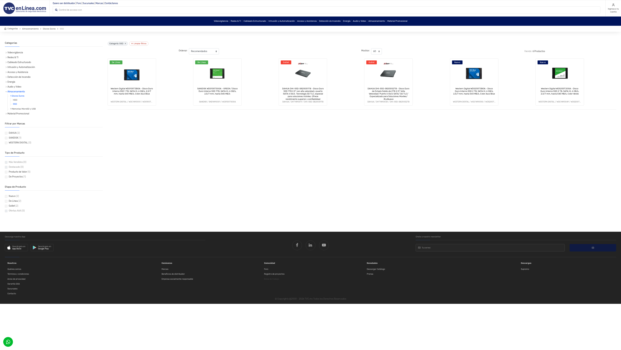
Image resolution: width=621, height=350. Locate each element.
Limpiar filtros (138, 43)
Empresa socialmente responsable (177, 279)
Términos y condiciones (18, 274)
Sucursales (88, 3)
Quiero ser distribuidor (64, 3)
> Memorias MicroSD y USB (23, 109)
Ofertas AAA (17, 210)
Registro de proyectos (274, 274)
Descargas (526, 263)
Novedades (372, 263)
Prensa (370, 274)
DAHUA (14, 133)
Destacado (16, 167)
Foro (78, 3)
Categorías (12, 28)
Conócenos (167, 263)
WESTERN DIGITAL (20, 142)
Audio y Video (359, 21)
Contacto (11, 293)
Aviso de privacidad (16, 279)
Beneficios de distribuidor (173, 274)
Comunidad (269, 263)
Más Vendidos (17, 162)
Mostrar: (365, 50)
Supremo (525, 269)
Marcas (99, 3)
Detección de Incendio (330, 21)
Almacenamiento (376, 21)
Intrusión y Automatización (281, 21)
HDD (15, 100)
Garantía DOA (13, 284)
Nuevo (14, 196)
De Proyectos (17, 176)
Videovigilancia (221, 21)
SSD (15, 104)
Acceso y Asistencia (307, 21)
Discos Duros (49, 29)
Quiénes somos (14, 269)
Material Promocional (397, 21)
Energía (346, 21)
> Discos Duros (17, 96)
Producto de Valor (19, 171)
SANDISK (15, 137)
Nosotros (11, 263)
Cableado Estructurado (255, 21)
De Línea (15, 201)
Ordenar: (183, 50)
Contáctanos (111, 3)
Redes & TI (236, 21)
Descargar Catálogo (376, 269)
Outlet (13, 205)
